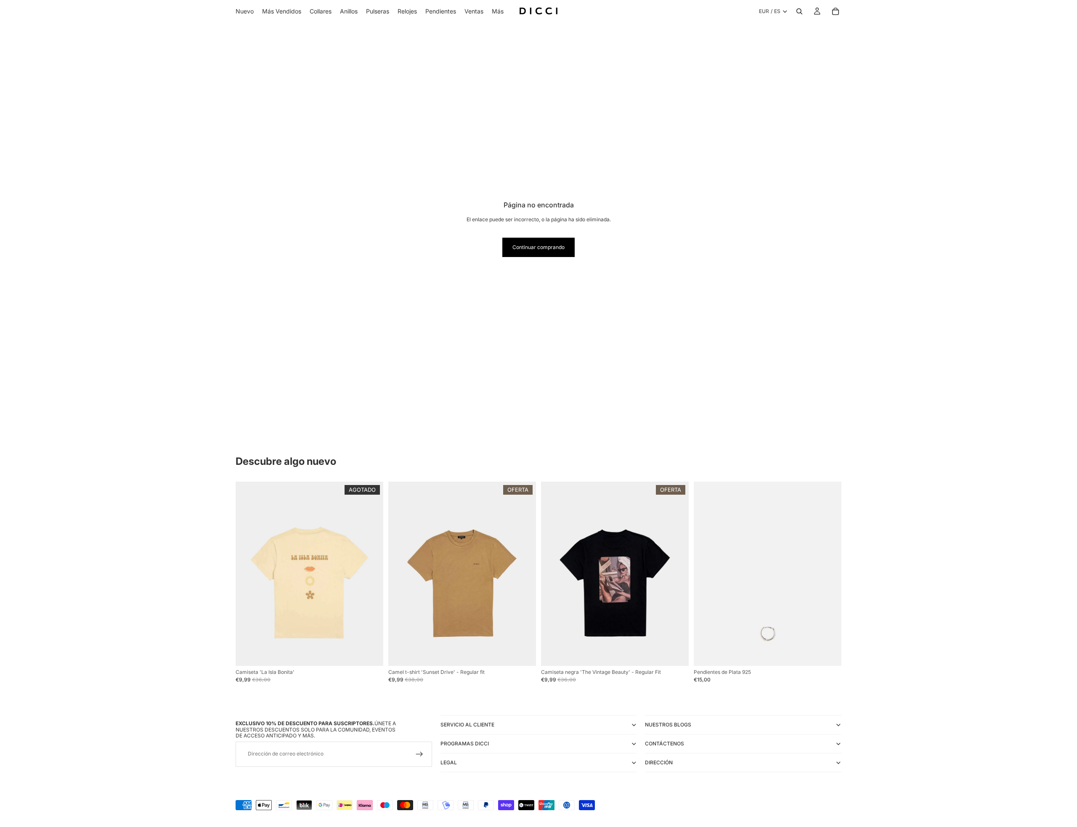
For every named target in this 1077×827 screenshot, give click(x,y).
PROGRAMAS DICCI (464, 743)
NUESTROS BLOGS (668, 724)
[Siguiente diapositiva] (370, 574)
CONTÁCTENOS (664, 743)
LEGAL (448, 762)
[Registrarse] (419, 754)
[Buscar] (799, 11)
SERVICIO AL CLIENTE (467, 724)
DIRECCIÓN (659, 762)
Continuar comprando (538, 247)
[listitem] (498, 11)
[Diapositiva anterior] (248, 574)
